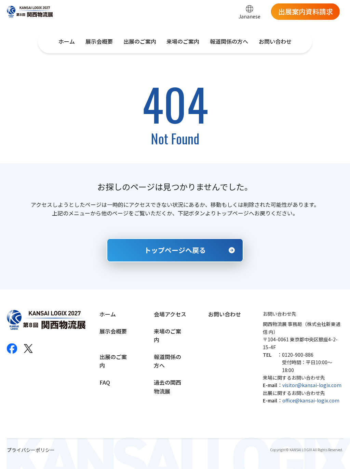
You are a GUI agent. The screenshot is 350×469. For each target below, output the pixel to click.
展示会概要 (99, 41)
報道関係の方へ (229, 41)
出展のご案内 (139, 41)
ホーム (66, 41)
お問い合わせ (275, 41)
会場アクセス (170, 314)
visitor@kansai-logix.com (311, 385)
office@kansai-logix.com (310, 400)
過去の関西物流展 (167, 386)
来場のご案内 (182, 41)
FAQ (104, 382)
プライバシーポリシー (31, 450)
